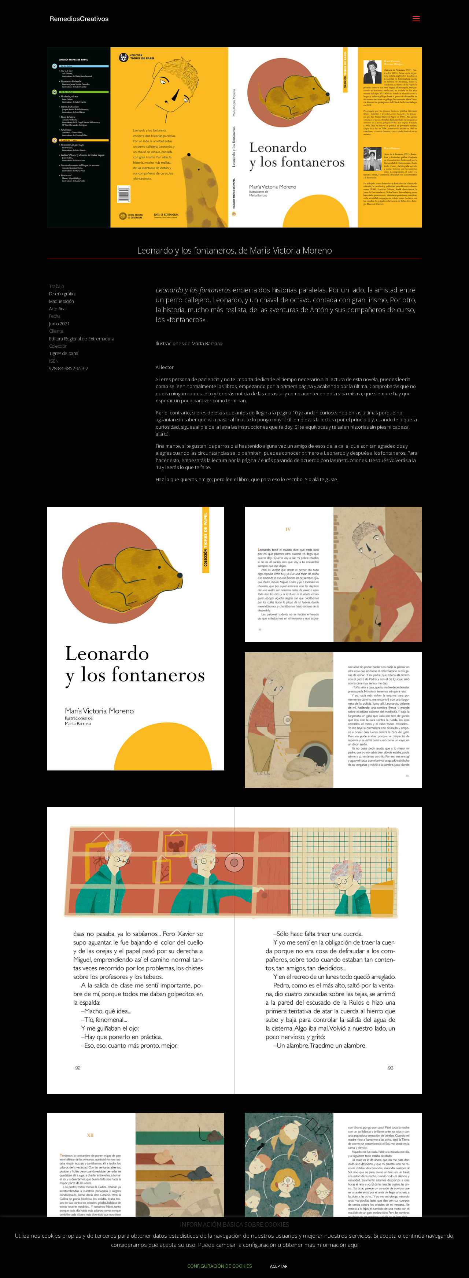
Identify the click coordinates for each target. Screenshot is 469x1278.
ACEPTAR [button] (279, 1266)
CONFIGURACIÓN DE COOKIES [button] (219, 1266)
